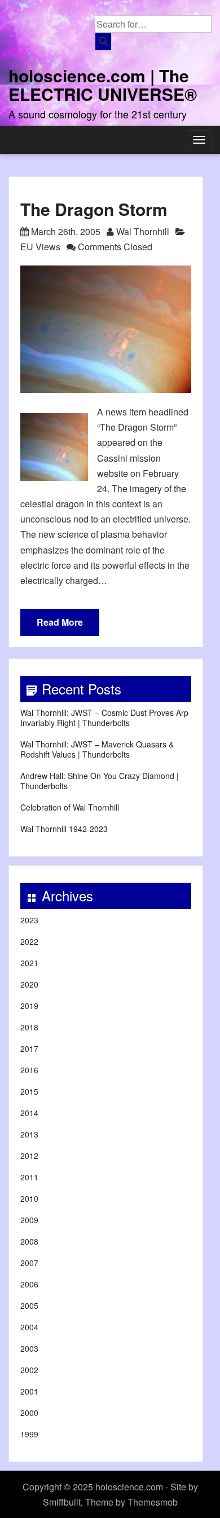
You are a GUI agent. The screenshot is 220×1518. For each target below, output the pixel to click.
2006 (29, 1284)
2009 (29, 1219)
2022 (29, 941)
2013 (29, 1134)
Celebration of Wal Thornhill (69, 807)
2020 (29, 984)
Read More (60, 622)
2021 (29, 962)
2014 (29, 1112)
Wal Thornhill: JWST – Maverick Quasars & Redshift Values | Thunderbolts (97, 749)
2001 (29, 1391)
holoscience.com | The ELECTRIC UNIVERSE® (102, 84)
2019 (29, 1005)
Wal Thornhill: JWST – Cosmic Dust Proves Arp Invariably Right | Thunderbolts (104, 717)
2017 (29, 1048)
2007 (29, 1262)
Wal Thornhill (142, 231)
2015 (29, 1091)
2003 (29, 1348)
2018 (29, 1027)
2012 (29, 1155)
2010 (29, 1198)
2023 (29, 920)
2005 (29, 1305)
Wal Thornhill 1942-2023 (64, 828)
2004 (29, 1327)
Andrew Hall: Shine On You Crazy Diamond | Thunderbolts (99, 780)
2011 (29, 1177)
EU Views (40, 246)
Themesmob (152, 1501)
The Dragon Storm (94, 209)
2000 (29, 1412)
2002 (29, 1369)
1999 (29, 1434)
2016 (29, 1070)
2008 (29, 1241)
